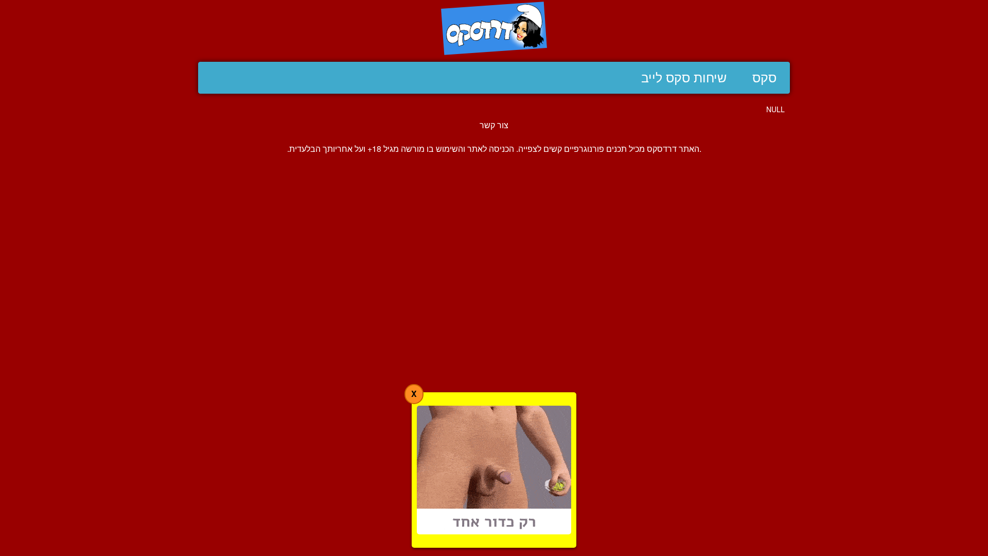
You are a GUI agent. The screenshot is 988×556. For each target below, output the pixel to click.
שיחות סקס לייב (684, 78)
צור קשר (494, 125)
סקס (764, 78)
